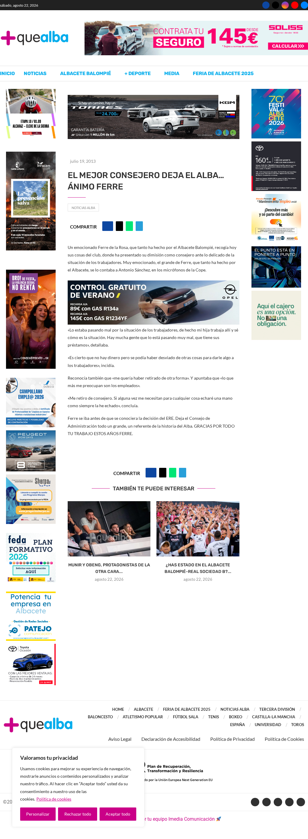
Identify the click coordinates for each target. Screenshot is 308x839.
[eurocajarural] (276, 293)
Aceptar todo (118, 813)
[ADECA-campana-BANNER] (31, 380)
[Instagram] (285, 5)
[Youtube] (294, 5)
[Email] (304, 5)
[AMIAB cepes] (276, 197)
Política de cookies (53, 798)
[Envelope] (301, 802)
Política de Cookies (284, 739)
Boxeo (235, 716)
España (237, 724)
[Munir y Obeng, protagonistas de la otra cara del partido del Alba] (109, 528)
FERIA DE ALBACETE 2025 (187, 709)
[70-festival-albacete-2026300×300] (276, 92)
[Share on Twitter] (119, 226)
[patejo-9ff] (31, 594)
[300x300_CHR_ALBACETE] (276, 144)
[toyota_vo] (31, 648)
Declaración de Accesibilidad (170, 739)
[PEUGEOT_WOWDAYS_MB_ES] (31, 433)
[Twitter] (275, 5)
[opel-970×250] (153, 284)
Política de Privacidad (232, 739)
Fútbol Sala (185, 716)
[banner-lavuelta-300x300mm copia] (31, 92)
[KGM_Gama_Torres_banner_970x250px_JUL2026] (153, 98)
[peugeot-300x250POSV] (276, 249)
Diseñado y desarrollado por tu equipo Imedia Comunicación (151, 819)
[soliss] (196, 23)
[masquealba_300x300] (31, 477)
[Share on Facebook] (107, 226)
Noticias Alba (83, 208)
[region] (78, 787)
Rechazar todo (77, 813)
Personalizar (38, 813)
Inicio (7, 73)
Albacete (143, 709)
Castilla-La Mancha (273, 716)
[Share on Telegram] (139, 226)
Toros (297, 724)
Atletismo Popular (143, 716)
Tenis (213, 716)
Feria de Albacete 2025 (223, 73)
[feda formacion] (31, 536)
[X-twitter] (266, 802)
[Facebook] (266, 5)
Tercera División (277, 709)
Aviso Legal (119, 739)
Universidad (268, 724)
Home (118, 709)
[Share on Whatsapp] (129, 226)
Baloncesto (100, 716)
